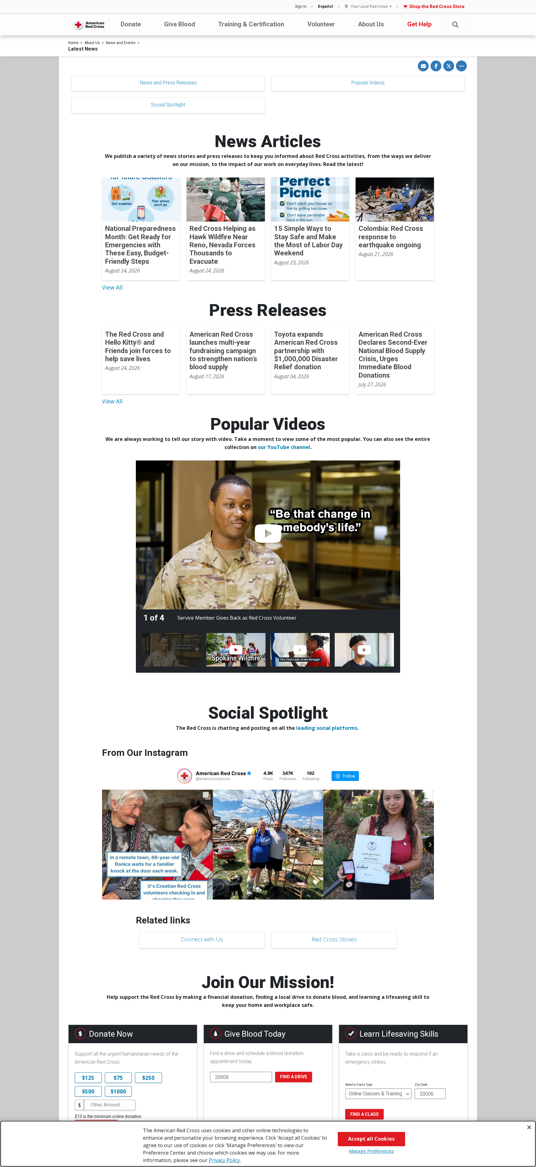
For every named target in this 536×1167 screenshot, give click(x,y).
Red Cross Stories (334, 939)
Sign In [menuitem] (300, 6)
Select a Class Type (358, 1084)
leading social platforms (326, 728)
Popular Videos (368, 83)
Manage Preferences (371, 1151)
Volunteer (321, 24)
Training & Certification (251, 24)
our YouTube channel (284, 447)
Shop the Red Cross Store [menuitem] (437, 6)
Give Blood (179, 24)
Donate (131, 24)
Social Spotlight (168, 105)
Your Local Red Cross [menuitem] (369, 7)
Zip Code (421, 1084)
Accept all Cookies (371, 1138)
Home (73, 43)
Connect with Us (202, 939)
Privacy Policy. (225, 1160)
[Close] (529, 1127)
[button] (455, 24)
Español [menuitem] (325, 6)
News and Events (121, 43)
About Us (371, 24)
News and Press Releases (168, 83)
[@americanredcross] (184, 776)
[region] (268, 1143)
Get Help (419, 24)
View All (112, 287)
